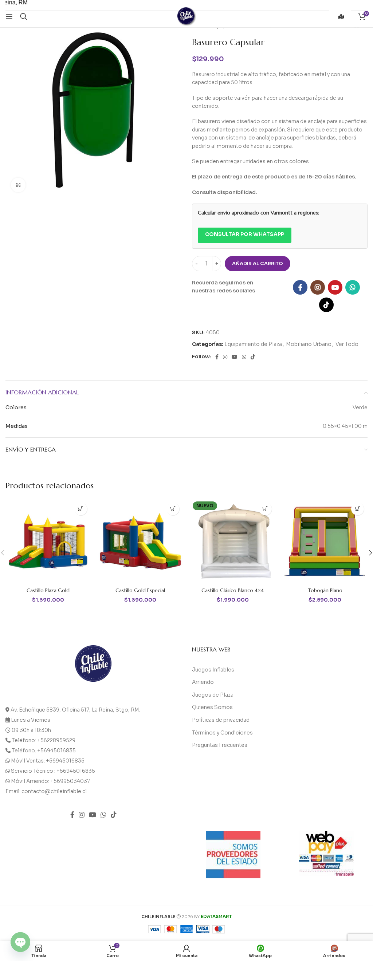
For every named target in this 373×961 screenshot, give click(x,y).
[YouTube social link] (335, 287)
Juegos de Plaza (212, 695)
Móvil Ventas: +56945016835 (48, 760)
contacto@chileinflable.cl (54, 791)
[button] (80, 509)
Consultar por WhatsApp (244, 234)
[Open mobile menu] (9, 16)
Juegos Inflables (213, 669)
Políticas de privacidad (221, 720)
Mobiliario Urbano (308, 344)
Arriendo (203, 682)
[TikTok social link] (326, 305)
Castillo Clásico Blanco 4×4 (232, 590)
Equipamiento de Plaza (253, 344)
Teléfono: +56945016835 (44, 750)
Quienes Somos (212, 707)
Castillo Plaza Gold (48, 590)
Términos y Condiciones (222, 732)
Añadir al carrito (257, 263)
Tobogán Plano (325, 590)
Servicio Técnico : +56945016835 (53, 771)
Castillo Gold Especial (140, 590)
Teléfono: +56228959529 (43, 740)
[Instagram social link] (317, 287)
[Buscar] (23, 16)
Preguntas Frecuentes (219, 745)
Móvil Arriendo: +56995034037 (50, 781)
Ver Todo (346, 344)
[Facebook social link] (300, 287)
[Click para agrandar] (18, 185)
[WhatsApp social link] (352, 287)
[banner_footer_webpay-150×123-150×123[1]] (326, 853)
